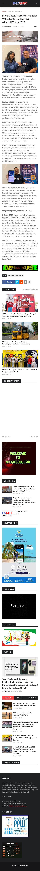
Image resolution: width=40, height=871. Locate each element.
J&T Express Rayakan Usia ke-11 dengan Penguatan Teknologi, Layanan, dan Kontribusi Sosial (20, 315)
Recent (20, 698)
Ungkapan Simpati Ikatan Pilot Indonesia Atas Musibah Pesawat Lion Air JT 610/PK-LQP (24, 489)
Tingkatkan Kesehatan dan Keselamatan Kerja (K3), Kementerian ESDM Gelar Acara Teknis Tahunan (24, 501)
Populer (8, 698)
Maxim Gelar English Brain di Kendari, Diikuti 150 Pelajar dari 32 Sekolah (19, 371)
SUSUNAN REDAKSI (20, 511)
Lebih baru (6, 436)
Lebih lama (33, 436)
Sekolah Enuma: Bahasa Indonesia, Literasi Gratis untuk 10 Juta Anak (25, 704)
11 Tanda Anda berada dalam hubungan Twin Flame (23, 714)
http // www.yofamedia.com (18, 806)
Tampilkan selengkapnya (30, 289)
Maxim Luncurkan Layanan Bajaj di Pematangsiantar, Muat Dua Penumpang (16, 343)
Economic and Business (15, 11)
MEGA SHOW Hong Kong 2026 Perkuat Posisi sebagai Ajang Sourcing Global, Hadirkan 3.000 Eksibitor (24, 750)
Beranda (4, 11)
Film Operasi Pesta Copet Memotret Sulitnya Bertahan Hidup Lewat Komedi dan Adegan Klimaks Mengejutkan (25, 725)
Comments (32, 698)
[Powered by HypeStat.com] (12, 857)
